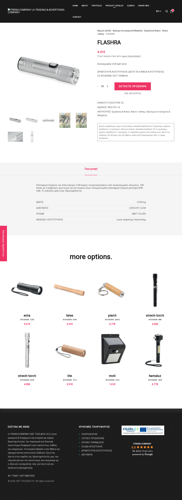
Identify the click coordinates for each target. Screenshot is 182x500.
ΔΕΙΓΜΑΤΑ (86, 454)
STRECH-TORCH (155, 315)
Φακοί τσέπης (138, 111)
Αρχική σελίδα (104, 31)
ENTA (27, 315)
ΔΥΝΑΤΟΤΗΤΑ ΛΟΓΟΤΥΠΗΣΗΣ (96, 450)
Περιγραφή (91, 168)
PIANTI (112, 315)
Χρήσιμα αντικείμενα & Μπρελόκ (128, 31)
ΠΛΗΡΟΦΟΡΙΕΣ (89, 434)
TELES (69, 315)
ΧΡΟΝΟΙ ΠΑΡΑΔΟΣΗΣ (92, 442)
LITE (69, 376)
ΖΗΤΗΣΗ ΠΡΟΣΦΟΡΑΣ (92, 438)
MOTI (112, 376)
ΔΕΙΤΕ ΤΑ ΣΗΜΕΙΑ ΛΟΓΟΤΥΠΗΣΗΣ (146, 71)
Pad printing (140, 219)
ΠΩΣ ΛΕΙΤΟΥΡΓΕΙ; (132, 93)
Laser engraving (125, 219)
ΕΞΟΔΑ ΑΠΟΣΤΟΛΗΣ (92, 446)
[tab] (91, 168)
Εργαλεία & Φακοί (152, 31)
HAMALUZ (155, 376)
